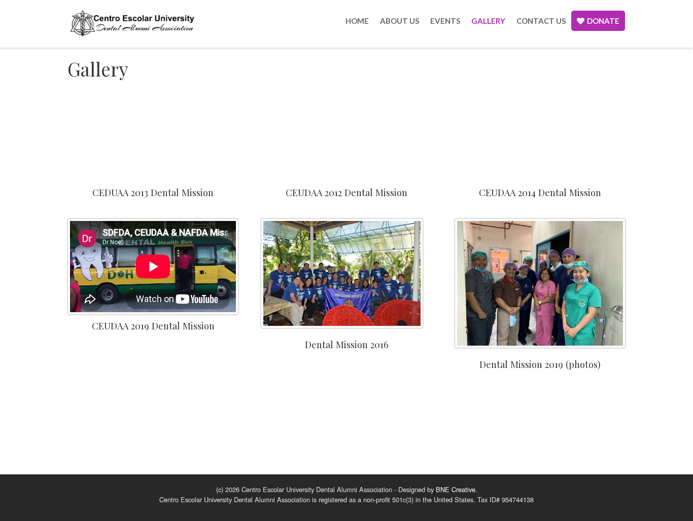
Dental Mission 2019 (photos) (540, 364)
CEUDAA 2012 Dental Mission (346, 192)
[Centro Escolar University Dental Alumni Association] (131, 22)
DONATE (603, 20)
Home (357, 20)
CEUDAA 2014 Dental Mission (540, 192)
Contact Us (541, 20)
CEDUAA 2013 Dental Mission (153, 192)
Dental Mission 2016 (346, 344)
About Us (399, 20)
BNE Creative (455, 489)
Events (445, 20)
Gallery (488, 20)
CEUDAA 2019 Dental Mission (153, 325)
